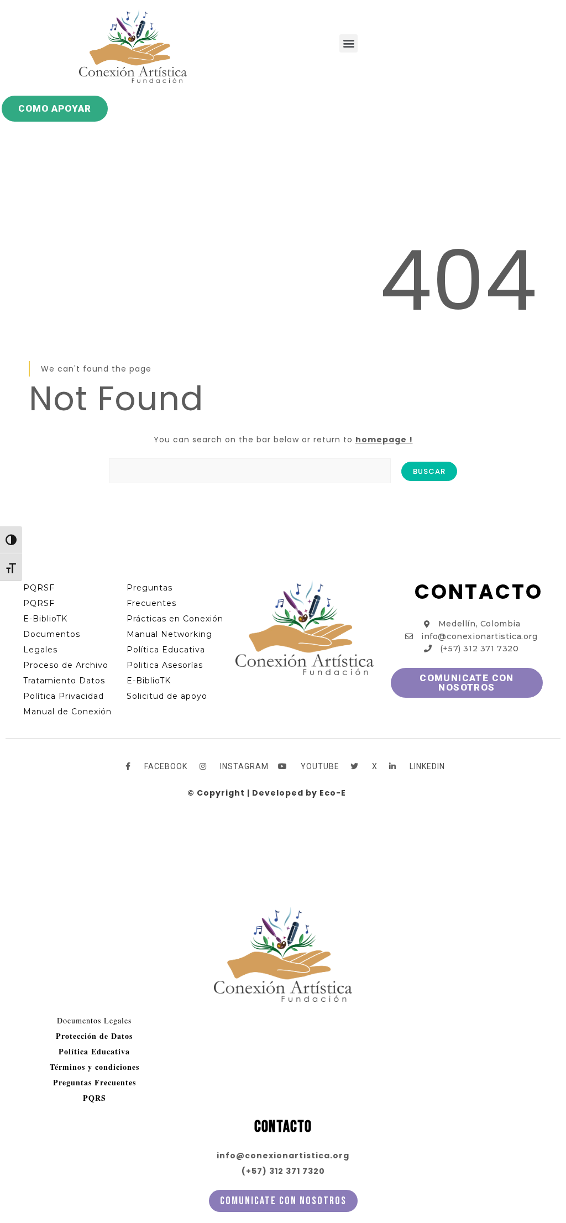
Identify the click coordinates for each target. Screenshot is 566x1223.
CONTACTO (479, 592)
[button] (348, 43)
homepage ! (384, 439)
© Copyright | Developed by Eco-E (266, 792)
